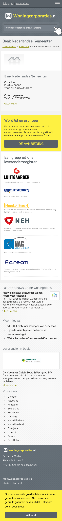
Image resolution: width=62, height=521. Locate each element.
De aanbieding (31, 144)
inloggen (8, 3)
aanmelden (22, 3)
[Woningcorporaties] (30, 18)
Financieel (24, 46)
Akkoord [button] (31, 515)
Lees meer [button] (18, 506)
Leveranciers (9, 46)
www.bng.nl (10, 103)
